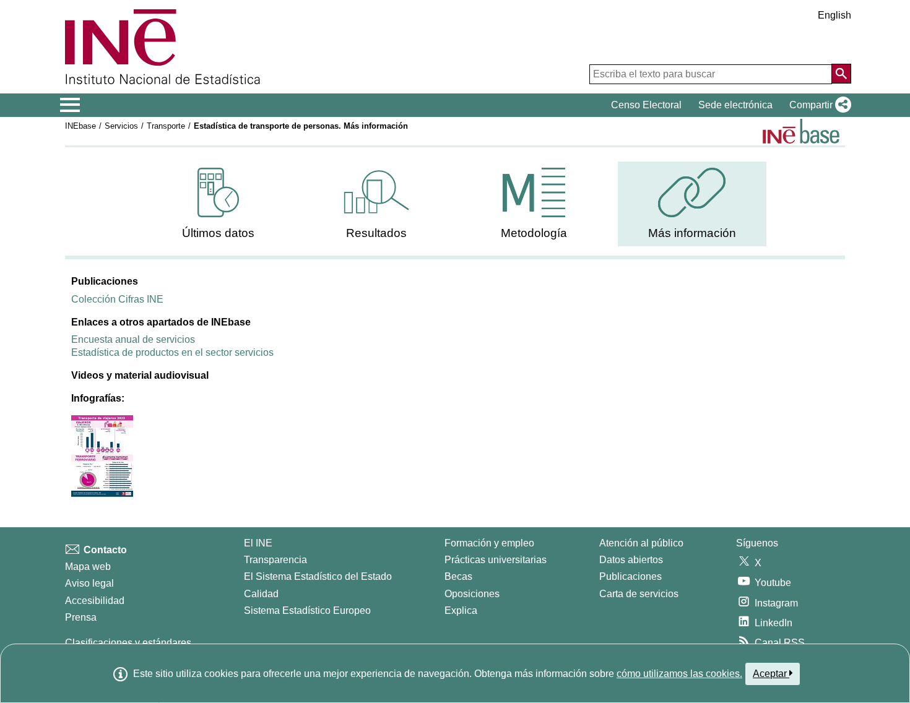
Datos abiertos (631, 559)
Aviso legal (89, 583)
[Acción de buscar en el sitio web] (841, 74)
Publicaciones (630, 576)
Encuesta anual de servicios (133, 339)
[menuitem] (218, 204)
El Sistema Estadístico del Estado (318, 576)
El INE (258, 543)
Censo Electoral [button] (646, 105)
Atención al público (641, 543)
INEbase (80, 126)
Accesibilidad (94, 600)
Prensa (81, 617)
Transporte (166, 126)
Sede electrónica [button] (735, 105)
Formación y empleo (489, 543)
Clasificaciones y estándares (128, 642)
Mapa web (88, 566)
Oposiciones (472, 594)
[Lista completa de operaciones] (801, 131)
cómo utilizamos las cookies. (679, 673)
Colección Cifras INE (117, 299)
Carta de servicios (638, 594)
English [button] (834, 15)
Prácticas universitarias (495, 559)
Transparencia (275, 559)
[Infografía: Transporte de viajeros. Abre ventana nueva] (102, 457)
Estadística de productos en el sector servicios (172, 352)
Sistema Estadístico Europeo (307, 610)
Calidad (261, 594)
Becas (458, 576)
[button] (817, 105)
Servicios (121, 126)
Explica (460, 610)
